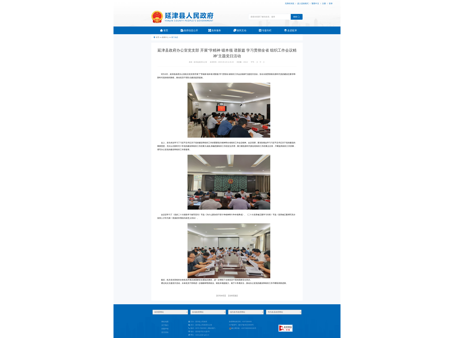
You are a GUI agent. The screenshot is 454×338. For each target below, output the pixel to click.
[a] (285, 328)
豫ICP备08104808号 (246, 325)
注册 (324, 3)
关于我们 (164, 325)
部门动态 (174, 37)
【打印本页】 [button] (221, 296)
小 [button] (264, 62)
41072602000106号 (248, 328)
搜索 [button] (295, 17)
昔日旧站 (164, 332)
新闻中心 (165, 37)
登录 (331, 3)
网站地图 (164, 322)
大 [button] (257, 62)
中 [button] (260, 62)
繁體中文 (315, 3)
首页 (157, 37)
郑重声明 (164, 329)
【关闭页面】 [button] (233, 296)
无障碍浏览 (289, 3)
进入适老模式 (303, 3)
